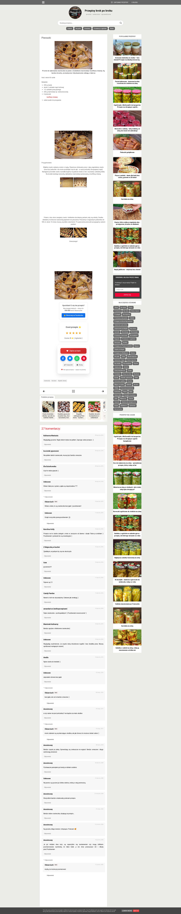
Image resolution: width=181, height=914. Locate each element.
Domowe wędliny (119, 381)
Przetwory (117, 311)
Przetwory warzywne (120, 318)
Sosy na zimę (127, 374)
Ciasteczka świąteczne (129, 402)
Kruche (130, 381)
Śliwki (112, 28)
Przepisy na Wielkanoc (121, 353)
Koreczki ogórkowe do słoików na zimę (127, 511)
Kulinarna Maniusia (50, 436)
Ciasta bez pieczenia (120, 325)
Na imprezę (126, 314)
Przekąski (117, 314)
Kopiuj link (69, 365)
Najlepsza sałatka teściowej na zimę (127, 558)
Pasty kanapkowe (119, 370)
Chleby (116, 388)
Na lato (136, 384)
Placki (125, 391)
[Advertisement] (73, 116)
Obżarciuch (49, 502)
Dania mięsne (135, 311)
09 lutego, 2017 (99, 708)
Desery (133, 353)
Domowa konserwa (127, 388)
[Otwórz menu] (43, 2)
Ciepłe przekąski (119, 349)
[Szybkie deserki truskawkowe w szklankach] (94, 406)
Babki (136, 377)
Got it (136, 911)
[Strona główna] (73, 391)
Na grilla (78, 28)
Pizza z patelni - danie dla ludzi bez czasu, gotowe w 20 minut (127, 176)
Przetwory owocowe (120, 335)
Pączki (136, 363)
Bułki (123, 356)
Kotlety (125, 342)
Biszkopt (136, 374)
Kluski (116, 405)
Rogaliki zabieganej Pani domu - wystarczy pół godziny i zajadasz (79, 416)
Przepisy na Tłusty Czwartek (123, 346)
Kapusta (116, 339)
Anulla (45, 657)
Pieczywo (117, 342)
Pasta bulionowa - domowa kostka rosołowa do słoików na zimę (127, 82)
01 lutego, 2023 (99, 809)
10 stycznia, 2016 (99, 501)
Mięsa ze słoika (119, 384)
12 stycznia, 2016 (99, 608)
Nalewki (129, 384)
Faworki (116, 402)
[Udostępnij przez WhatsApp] (77, 358)
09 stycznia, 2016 (99, 435)
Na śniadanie (127, 363)
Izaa (45, 563)
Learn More (127, 911)
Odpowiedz (47, 444)
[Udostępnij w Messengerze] (70, 358)
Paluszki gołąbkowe (127, 152)
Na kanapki (134, 332)
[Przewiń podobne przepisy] (105, 410)
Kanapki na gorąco (130, 395)
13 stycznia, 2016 (99, 623)
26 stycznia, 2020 (99, 762)
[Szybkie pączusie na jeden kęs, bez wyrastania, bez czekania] (64, 406)
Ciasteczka (47, 380)
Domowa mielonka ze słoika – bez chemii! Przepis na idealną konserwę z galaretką (127, 59)
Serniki (126, 367)
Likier (116, 398)
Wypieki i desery (62, 380)
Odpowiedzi (49, 497)
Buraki (116, 377)
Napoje (136, 346)
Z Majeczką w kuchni (51, 547)
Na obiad (123, 307)
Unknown (47, 482)
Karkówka (117, 391)
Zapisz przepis (75, 351)
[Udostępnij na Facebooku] (63, 358)
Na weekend (133, 335)
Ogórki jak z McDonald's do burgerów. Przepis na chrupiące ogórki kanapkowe (127, 106)
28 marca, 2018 (99, 745)
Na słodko (117, 363)
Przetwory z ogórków (100, 28)
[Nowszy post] (44, 391)
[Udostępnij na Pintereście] (84, 358)
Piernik (131, 398)
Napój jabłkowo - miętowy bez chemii (127, 269)
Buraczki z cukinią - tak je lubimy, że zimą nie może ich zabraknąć (127, 130)
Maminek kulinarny (50, 624)
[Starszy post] (103, 391)
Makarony (123, 398)
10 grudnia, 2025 (99, 839)
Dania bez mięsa (119, 360)
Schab (130, 370)
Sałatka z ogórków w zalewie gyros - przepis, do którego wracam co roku (127, 247)
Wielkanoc (124, 405)
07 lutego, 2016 (99, 672)
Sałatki (132, 318)
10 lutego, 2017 (99, 728)
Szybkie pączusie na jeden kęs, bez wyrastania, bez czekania (64, 416)
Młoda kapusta (132, 356)
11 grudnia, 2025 (99, 864)
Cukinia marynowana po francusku (127, 604)
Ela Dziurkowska (49, 466)
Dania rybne (118, 395)
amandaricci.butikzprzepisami (55, 609)
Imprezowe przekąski (121, 328)
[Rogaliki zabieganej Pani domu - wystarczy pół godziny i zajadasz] (79, 406)
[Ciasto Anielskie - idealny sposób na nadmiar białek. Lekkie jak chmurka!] (48, 406)
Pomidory (87, 28)
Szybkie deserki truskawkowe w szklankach (94, 416)
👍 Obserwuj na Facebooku (73, 315)
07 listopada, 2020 (99, 793)
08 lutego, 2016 (99, 692)
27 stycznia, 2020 (99, 778)
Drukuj (81, 365)
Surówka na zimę (127, 199)
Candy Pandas (48, 593)
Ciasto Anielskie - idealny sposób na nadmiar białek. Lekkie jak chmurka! (48, 416)
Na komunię (118, 409)
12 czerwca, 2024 (99, 824)
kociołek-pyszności (51, 451)
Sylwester (132, 405)
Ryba (130, 391)
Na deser (54, 380)
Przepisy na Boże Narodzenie (123, 321)
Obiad (116, 307)
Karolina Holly (48, 529)
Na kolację (125, 332)
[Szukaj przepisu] (120, 22)
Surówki (116, 332)
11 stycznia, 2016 (99, 512)
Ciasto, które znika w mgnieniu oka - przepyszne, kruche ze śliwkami (127, 223)
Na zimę (125, 311)
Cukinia (69, 28)
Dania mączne (131, 360)
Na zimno (133, 328)
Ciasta (130, 307)
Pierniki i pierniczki (126, 377)
